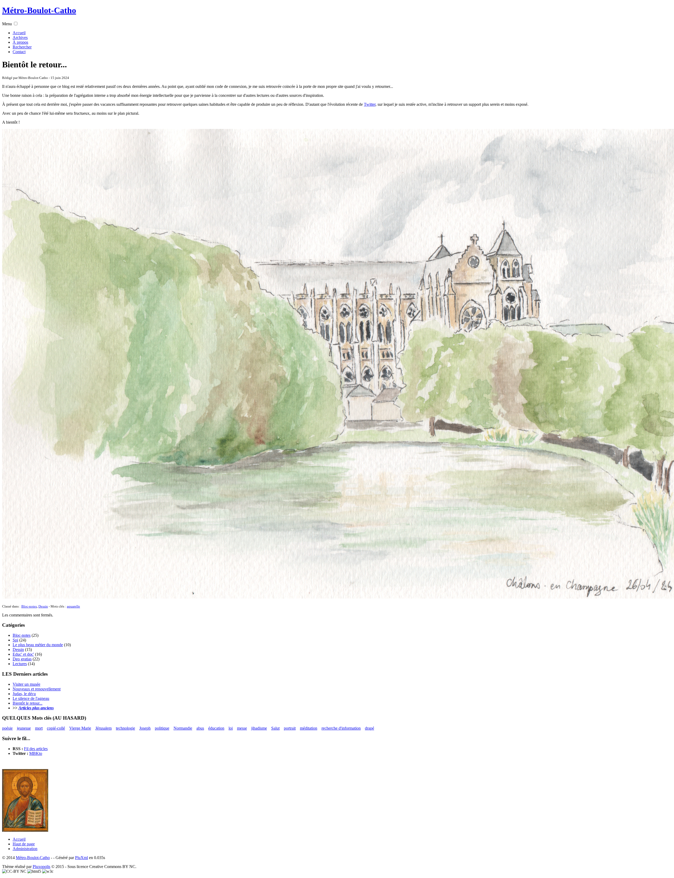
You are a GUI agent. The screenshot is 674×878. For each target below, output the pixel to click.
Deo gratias (22, 659)
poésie (7, 728)
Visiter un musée (26, 684)
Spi (15, 640)
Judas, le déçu (24, 693)
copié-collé (56, 728)
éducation (216, 728)
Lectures (20, 663)
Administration (25, 848)
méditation (308, 728)
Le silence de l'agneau (31, 698)
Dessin (43, 606)
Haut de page (24, 844)
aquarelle (73, 606)
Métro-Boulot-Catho (39, 10)
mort (39, 728)
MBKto (35, 753)
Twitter (369, 104)
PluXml (81, 857)
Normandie (183, 728)
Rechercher (22, 47)
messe (242, 728)
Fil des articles (36, 748)
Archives (20, 37)
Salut (275, 728)
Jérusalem (103, 728)
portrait (290, 728)
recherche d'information (341, 728)
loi (231, 728)
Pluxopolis (41, 866)
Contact (19, 51)
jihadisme (259, 728)
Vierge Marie (80, 728)
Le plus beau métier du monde (38, 645)
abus (200, 728)
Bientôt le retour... (27, 703)
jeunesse (24, 728)
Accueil (19, 33)
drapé (369, 728)
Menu (7, 24)
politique (162, 728)
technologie (125, 728)
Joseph (145, 728)
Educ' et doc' (23, 654)
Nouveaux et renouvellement (37, 689)
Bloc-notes (29, 606)
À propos (20, 42)
